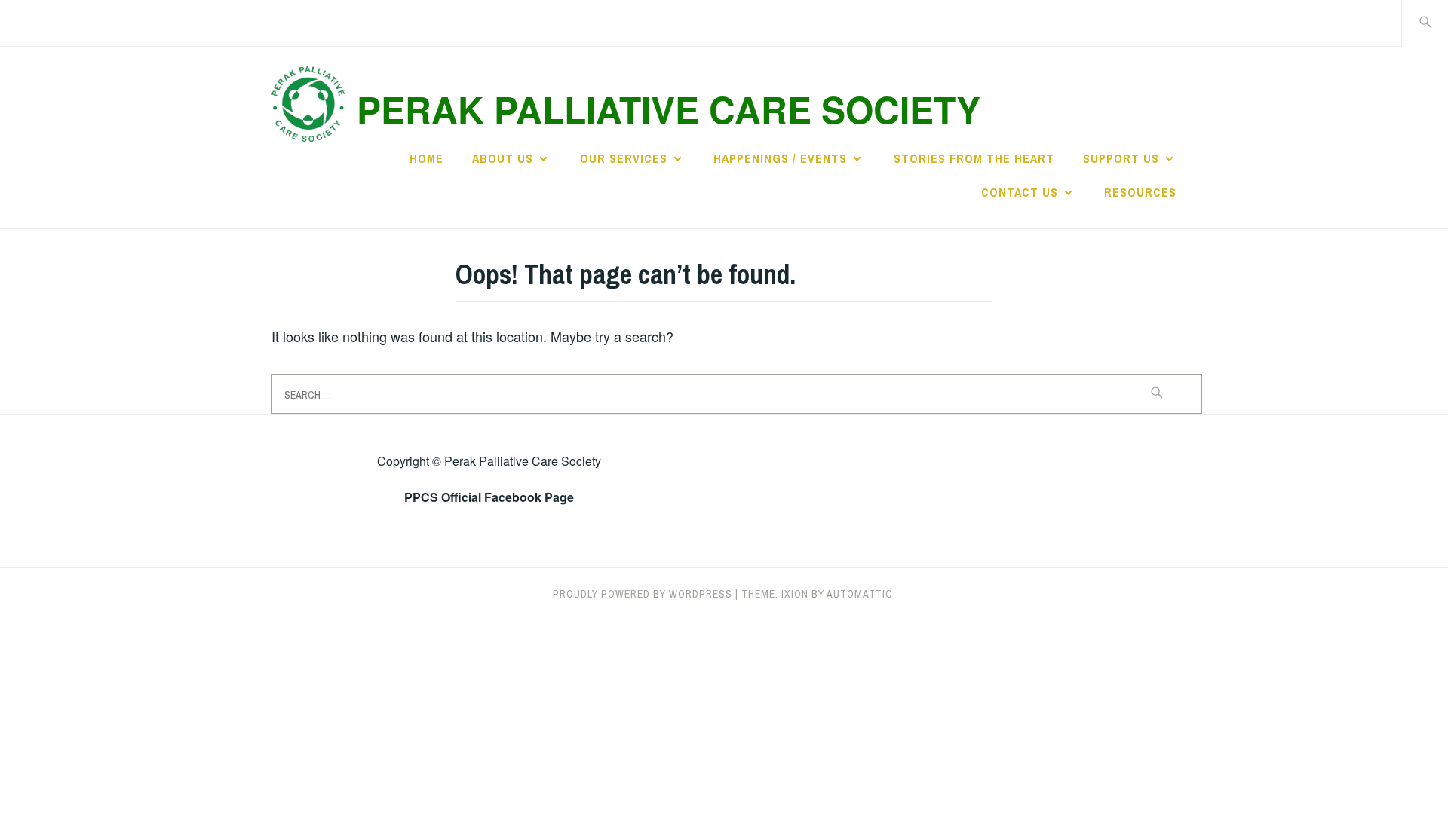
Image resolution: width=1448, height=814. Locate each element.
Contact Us (1019, 192)
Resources (1140, 192)
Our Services (623, 158)
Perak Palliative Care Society (668, 109)
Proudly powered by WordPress (642, 594)
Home (426, 158)
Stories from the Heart (974, 158)
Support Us (1121, 158)
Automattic (860, 594)
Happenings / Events (780, 158)
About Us (502, 158)
